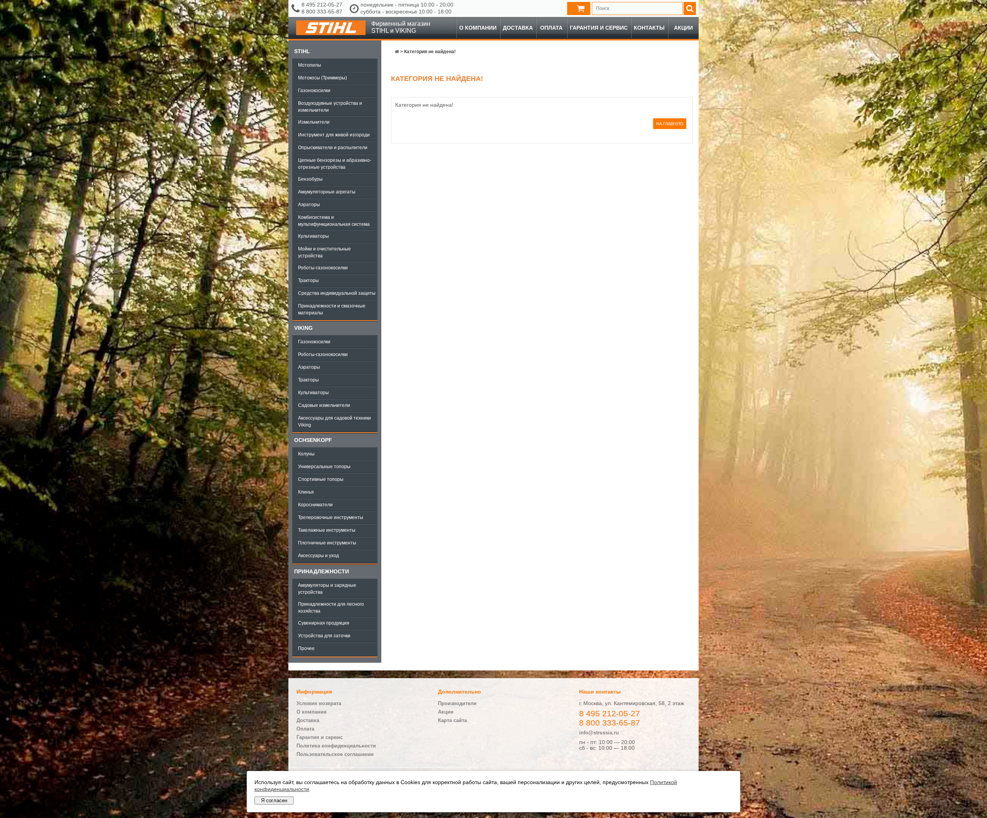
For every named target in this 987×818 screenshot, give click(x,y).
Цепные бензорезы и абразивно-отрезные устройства (334, 164)
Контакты (649, 28)
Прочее (306, 648)
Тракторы (308, 280)
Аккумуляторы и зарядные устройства (327, 589)
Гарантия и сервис (599, 28)
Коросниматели (315, 504)
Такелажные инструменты (326, 530)
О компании (478, 28)
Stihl (302, 51)
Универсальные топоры (324, 466)
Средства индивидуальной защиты (337, 293)
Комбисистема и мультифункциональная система (334, 221)
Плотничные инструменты (327, 543)
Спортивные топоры (321, 479)
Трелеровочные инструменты (330, 517)
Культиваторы (313, 236)
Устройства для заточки (324, 635)
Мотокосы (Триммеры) (322, 78)
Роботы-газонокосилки (323, 267)
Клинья (306, 492)
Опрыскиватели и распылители (332, 147)
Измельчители (314, 122)
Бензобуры (310, 179)
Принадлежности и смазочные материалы (331, 309)
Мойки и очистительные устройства (324, 252)
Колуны (306, 454)
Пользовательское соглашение (335, 754)
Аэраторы (309, 204)
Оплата (551, 28)
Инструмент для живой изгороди (334, 135)
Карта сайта (452, 720)
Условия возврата (318, 703)
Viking (303, 328)
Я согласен (274, 800)
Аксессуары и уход (318, 555)
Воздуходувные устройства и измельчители (330, 107)
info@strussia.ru (599, 733)
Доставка (518, 28)
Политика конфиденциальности (336, 746)
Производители (457, 703)
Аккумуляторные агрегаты (326, 192)
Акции (683, 28)
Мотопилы (309, 65)
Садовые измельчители (324, 405)
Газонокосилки (314, 90)
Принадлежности (321, 571)
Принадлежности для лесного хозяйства (331, 607)
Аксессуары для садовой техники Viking (334, 421)
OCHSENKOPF (313, 440)
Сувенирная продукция (323, 623)
